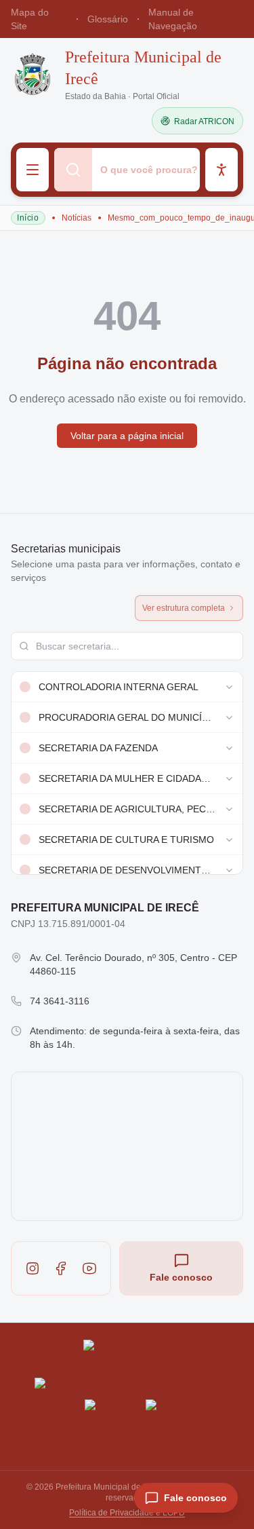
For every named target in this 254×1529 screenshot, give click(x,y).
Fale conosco (181, 1277)
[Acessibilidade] (221, 169)
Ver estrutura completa (183, 608)
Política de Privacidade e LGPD (127, 1512)
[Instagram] (32, 1268)
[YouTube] (89, 1268)
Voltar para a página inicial (127, 435)
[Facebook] (61, 1268)
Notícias (76, 218)
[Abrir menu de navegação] (32, 169)
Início (28, 218)
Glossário (107, 19)
